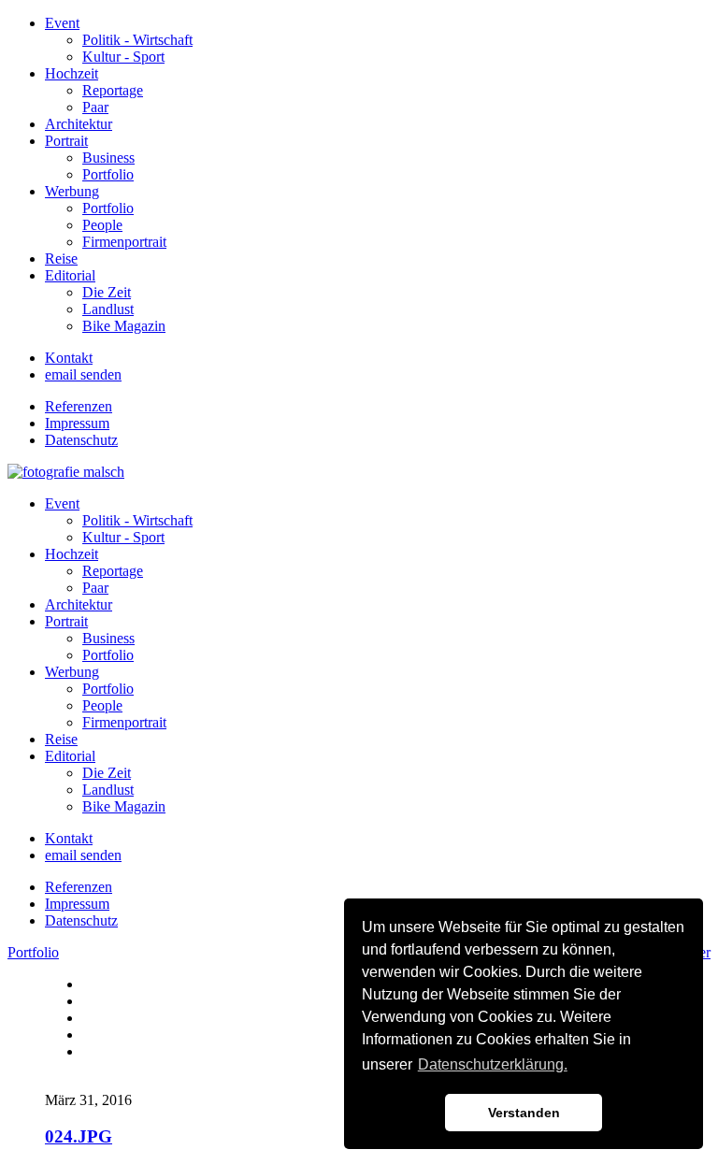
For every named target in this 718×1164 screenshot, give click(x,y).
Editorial (70, 275)
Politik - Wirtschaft (137, 40)
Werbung (72, 191)
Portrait (66, 141)
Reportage (112, 90)
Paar (95, 107)
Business (108, 157)
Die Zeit (106, 292)
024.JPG (78, 1136)
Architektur (78, 124)
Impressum (77, 423)
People (102, 225)
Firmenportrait (124, 242)
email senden (83, 374)
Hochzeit (71, 73)
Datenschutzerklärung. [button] (492, 1064)
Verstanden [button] (524, 1112)
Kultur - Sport (123, 57)
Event (62, 23)
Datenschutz (81, 440)
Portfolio (108, 174)
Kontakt (69, 358)
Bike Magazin (123, 326)
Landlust (108, 309)
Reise (61, 258)
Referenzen (78, 406)
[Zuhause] (65, 472)
